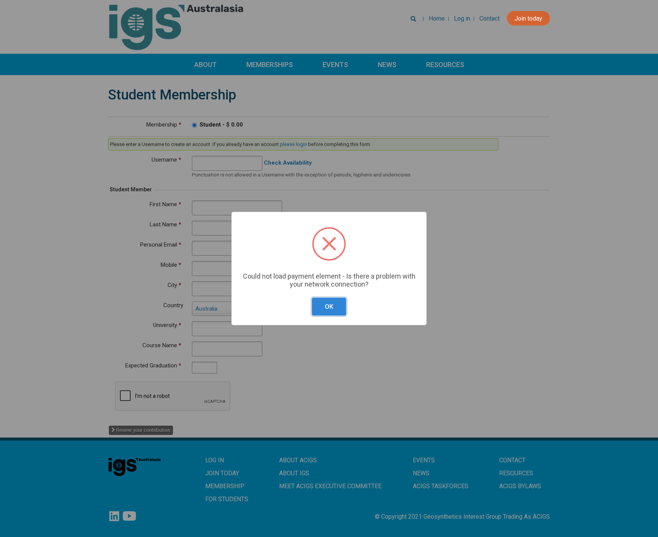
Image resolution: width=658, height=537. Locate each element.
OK (329, 306)
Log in (462, 18)
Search (411, 20)
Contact (489, 18)
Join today (528, 18)
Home (437, 18)
